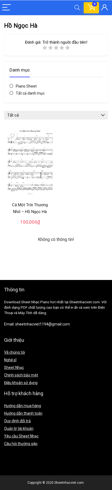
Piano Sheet (26, 86)
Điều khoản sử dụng (21, 383)
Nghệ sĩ (10, 360)
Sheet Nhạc (14, 367)
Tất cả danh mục (30, 93)
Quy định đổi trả (17, 421)
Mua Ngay (29, 227)
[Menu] (6, 8)
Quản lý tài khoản (18, 428)
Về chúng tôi (14, 352)
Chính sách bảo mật (21, 375)
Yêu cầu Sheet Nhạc (21, 436)
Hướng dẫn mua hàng (22, 406)
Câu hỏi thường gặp (21, 443)
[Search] (77, 8)
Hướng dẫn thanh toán (23, 413)
